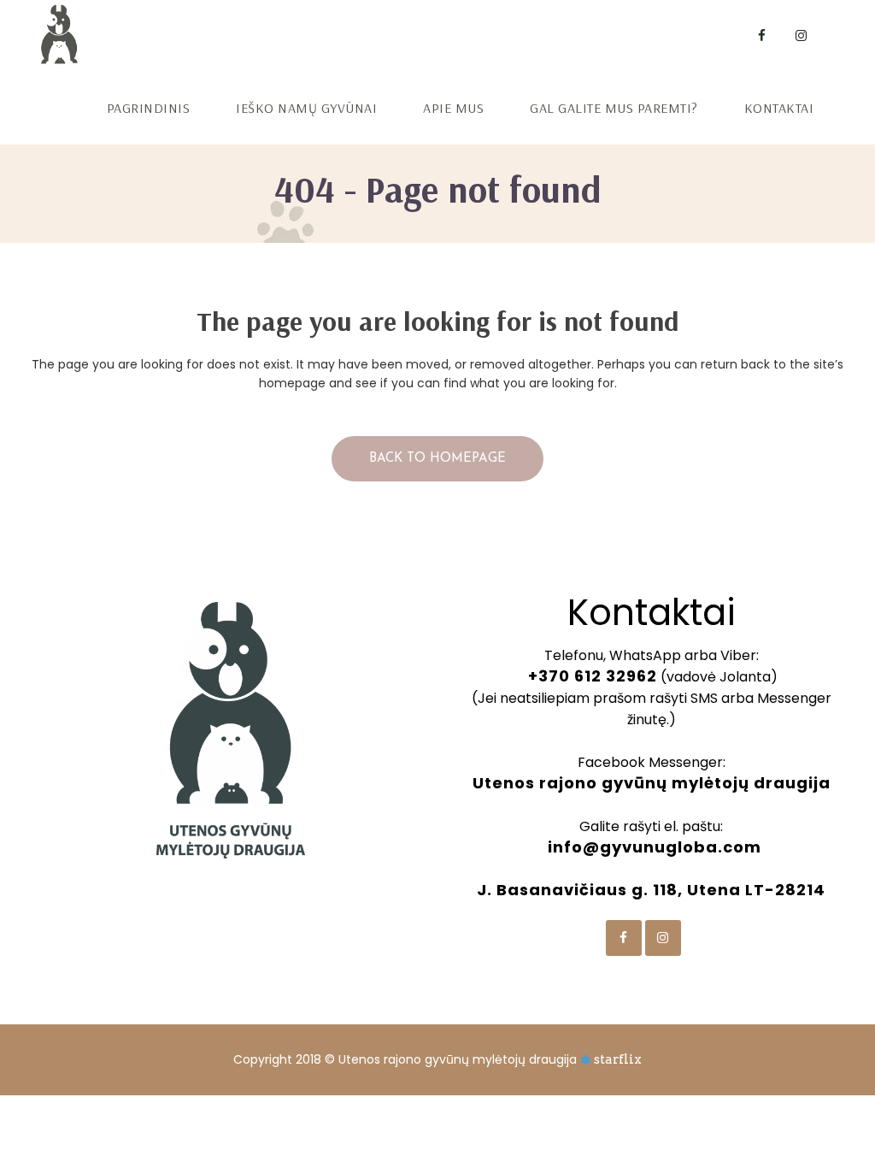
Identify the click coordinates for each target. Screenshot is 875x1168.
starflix (618, 1059)
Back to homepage (437, 458)
